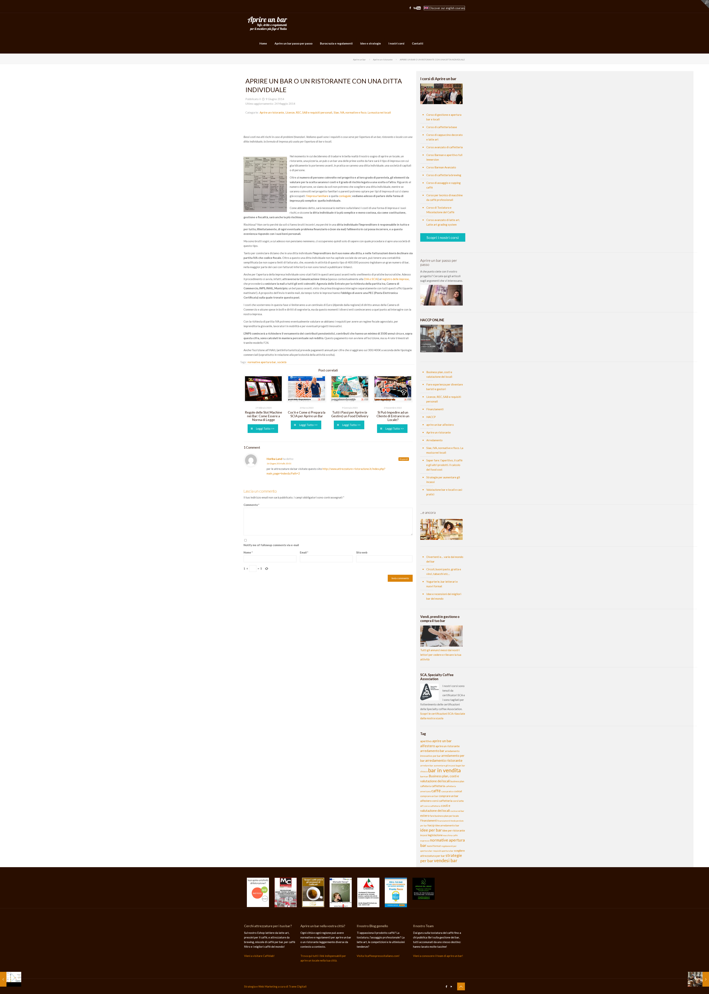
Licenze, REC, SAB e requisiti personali (308, 112)
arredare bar (426, 765)
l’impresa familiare (317, 196)
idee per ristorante (453, 830)
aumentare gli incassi (444, 765)
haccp (431, 825)
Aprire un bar (359, 59)
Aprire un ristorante (383, 59)
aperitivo (426, 741)
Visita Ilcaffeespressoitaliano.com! (378, 955)
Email (304, 552)
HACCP (431, 417)
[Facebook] (410, 7)
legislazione (435, 835)
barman (424, 776)
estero (424, 816)
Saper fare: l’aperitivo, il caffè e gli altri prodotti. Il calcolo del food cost (444, 465)
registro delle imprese (395, 279)
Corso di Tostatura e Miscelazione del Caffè (440, 210)
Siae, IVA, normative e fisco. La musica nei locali (362, 112)
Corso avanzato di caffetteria (444, 147)
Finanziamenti (434, 409)
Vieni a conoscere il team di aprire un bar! (438, 955)
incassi (423, 835)
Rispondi (404, 459)
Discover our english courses (447, 8)
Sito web (361, 552)
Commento (251, 504)
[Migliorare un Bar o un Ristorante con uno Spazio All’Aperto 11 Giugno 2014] (698, 979)
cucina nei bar (457, 811)
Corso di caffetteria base (441, 127)
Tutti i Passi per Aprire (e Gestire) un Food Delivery (349, 414)
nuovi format (434, 845)
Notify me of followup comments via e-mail (271, 545)
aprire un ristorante (448, 746)
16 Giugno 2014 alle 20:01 (279, 463)
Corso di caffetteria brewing (443, 175)
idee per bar (431, 830)
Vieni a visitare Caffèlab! (259, 955)
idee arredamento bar (447, 825)
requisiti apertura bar (443, 850)
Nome (248, 552)
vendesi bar (445, 860)
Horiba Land (274, 458)
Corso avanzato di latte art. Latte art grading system (443, 222)
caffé (436, 790)
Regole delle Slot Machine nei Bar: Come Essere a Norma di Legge (263, 416)
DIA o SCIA (371, 279)
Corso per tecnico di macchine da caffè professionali (444, 197)
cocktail (458, 791)
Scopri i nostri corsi (443, 237)
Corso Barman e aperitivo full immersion (444, 157)
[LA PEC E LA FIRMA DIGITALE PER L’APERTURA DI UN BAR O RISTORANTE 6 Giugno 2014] (10, 979)
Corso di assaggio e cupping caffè (443, 185)
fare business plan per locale (444, 815)
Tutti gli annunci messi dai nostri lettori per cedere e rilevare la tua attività (440, 654)
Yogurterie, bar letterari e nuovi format (442, 584)
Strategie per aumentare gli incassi (443, 480)
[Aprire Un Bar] (267, 23)
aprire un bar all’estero (440, 424)
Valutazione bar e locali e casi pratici (444, 492)
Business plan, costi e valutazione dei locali (439, 374)
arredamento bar (432, 751)
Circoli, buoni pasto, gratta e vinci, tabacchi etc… (443, 571)
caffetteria (438, 786)
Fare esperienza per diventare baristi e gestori (444, 387)
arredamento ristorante (444, 760)
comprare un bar (429, 796)
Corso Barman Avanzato (441, 167)
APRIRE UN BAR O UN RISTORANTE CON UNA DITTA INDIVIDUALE (432, 59)
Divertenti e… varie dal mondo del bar (444, 559)
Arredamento (434, 440)
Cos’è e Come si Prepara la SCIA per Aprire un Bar (306, 414)
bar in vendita (444, 770)
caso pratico (447, 791)
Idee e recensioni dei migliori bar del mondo (443, 596)
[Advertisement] (328, 125)
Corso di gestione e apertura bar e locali (443, 117)
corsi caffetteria (442, 800)
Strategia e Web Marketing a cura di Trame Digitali (275, 986)
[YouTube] (417, 8)
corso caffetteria (432, 806)
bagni (458, 765)
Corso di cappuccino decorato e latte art (444, 137)
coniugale (344, 196)
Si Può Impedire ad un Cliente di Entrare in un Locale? (392, 416)
